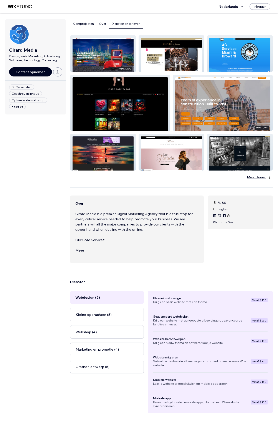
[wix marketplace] (20, 6)
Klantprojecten (83, 24)
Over (102, 24)
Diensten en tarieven (125, 24)
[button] (103, 53)
